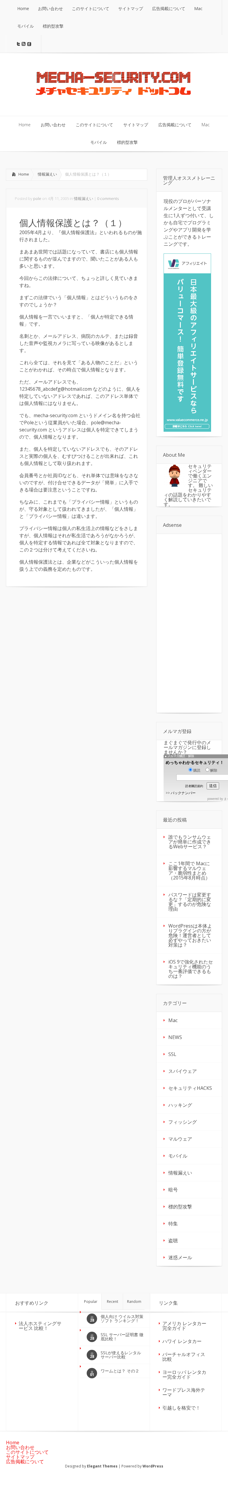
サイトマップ (20, 1457)
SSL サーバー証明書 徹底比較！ (122, 1336)
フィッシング (182, 1122)
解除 (213, 770)
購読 (196, 770)
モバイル (177, 1156)
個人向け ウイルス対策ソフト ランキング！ (122, 1318)
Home (23, 174)
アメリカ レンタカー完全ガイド (184, 1325)
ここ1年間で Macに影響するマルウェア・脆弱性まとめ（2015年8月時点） (189, 870)
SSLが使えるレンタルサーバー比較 (121, 1355)
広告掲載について (25, 1461)
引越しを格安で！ (181, 1407)
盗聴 (173, 1240)
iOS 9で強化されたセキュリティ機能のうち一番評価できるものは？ (190, 969)
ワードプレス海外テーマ (183, 1392)
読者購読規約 (194, 786)
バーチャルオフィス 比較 (183, 1356)
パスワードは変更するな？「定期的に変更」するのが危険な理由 (189, 901)
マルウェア (180, 1139)
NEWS (175, 1037)
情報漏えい (47, 174)
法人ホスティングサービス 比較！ (40, 1325)
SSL (172, 1054)
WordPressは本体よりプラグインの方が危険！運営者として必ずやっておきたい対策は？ (190, 935)
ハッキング (180, 1105)
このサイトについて (27, 1452)
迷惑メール (180, 1257)
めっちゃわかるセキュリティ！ (195, 762)
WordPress (152, 1466)
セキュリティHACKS (190, 1088)
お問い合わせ (20, 1447)
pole (37, 198)
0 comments (108, 198)
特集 (173, 1223)
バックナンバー (183, 792)
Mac (173, 1020)
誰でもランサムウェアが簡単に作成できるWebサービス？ (189, 842)
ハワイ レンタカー (182, 1341)
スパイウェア (182, 1071)
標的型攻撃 (180, 1206)
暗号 (173, 1189)
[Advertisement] (56, 637)
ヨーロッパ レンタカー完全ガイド (184, 1374)
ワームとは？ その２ (120, 1371)
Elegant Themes (102, 1466)
